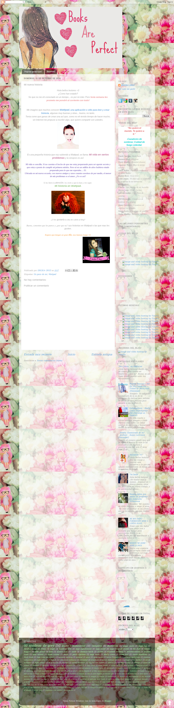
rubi (83, 682)
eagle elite (40, 660)
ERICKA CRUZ (127, 85)
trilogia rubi (112, 687)
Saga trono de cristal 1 (45, 657)
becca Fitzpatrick (113, 657)
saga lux (143, 646)
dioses (100, 651)
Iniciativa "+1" (136, 454)
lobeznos (84, 676)
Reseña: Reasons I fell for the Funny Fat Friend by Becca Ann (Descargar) (140, 388)
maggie (93, 676)
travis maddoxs (139, 654)
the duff (136, 649)
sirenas (137, 662)
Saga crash (91, 665)
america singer (142, 665)
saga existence (93, 682)
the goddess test (135, 685)
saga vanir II (83, 685)
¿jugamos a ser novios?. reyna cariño (59, 690)
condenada (110, 668)
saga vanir (95, 654)
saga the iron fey (30, 685)
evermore (95, 660)
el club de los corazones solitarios (62, 660)
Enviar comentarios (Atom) (49, 360)
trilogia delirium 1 (65, 687)
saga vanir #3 (45, 685)
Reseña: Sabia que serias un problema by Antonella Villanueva (138, 498)
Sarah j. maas (30, 649)
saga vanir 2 (70, 685)
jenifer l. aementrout (73, 646)
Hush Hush (28, 657)
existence (123, 671)
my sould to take (40, 679)
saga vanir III (96, 685)
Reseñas (51, 71)
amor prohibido (29, 668)
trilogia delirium (49, 687)
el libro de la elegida (81, 671)
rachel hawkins (78, 662)
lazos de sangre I (57, 676)
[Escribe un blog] (69, 270)
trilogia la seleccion (97, 687)
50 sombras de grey (39, 645)
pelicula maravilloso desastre (119, 679)
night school (40, 662)
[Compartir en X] (71, 270)
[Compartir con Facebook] (74, 270)
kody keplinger (123, 660)
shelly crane (109, 654)
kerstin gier (109, 674)
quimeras (59, 682)
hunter (81, 674)
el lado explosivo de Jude (46, 671)
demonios (112, 646)
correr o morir (122, 668)
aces (51, 651)
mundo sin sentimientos (129, 676)
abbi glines (40, 651)
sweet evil (123, 654)
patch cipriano (79, 654)
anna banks (98, 657)
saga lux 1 (121, 682)
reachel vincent (73, 682)
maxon (101, 676)
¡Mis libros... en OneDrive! (130, 366)
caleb (73, 651)
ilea (88, 674)
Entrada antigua (101, 355)
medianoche (111, 676)
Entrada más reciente (37, 355)
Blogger (107, 701)
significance (125, 662)
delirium (147, 668)
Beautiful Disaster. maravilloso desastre (57, 665)
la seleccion (132, 674)
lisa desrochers (72, 676)
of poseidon (53, 662)
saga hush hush (108, 682)
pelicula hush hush (97, 679)
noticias (74, 679)
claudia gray (98, 668)
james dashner (108, 660)
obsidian (83, 679)
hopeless (73, 674)
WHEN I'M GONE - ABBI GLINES (138, 544)
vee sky (137, 687)
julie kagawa (97, 674)
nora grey (63, 679)
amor (88, 657)
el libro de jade (64, 671)
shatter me (112, 662)
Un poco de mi (40, 274)
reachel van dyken (96, 662)
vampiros (96, 646)
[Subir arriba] (169, 703)
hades (142, 671)
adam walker (103, 665)
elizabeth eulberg (115, 651)
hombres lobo (65, 649)
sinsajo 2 (108, 685)
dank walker (136, 668)
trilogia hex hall (81, 687)
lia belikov (137, 660)
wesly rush (38, 690)
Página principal (33, 71)
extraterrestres (133, 651)
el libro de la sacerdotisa (101, 671)
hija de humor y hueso (58, 674)
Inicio (71, 355)
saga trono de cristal (119, 649)
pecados (65, 662)
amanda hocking (65, 657)
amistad (79, 657)
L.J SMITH (79, 665)
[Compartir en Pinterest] (76, 270)
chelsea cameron (84, 668)
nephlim (53, 679)
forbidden (133, 671)
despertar (29, 671)
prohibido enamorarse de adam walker (38, 682)
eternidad (84, 660)
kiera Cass (121, 674)
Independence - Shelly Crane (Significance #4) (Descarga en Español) (140, 412)
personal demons (141, 679)
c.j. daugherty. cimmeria (66, 668)
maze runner (53, 654)
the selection (35, 687)
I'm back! (134, 474)
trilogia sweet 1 (126, 687)
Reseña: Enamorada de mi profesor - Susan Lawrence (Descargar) (131, 435)
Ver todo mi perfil (126, 89)
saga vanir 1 (58, 685)
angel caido (128, 646)
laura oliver (28, 676)
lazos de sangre (42, 676)
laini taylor (143, 674)
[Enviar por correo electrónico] (66, 270)
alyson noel (62, 651)
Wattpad (52, 274)
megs (65, 654)
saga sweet (100, 649)
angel (52, 649)
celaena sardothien (132, 657)
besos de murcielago (46, 668)
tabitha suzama (120, 685)
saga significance (83, 649)
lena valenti (38, 654)
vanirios (35, 665)
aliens (43, 649)
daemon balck (86, 651)
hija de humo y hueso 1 (38, 674)
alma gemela (128, 665)
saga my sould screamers (138, 682)
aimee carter (116, 665)
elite (115, 671)
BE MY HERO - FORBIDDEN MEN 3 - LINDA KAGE (139, 521)
